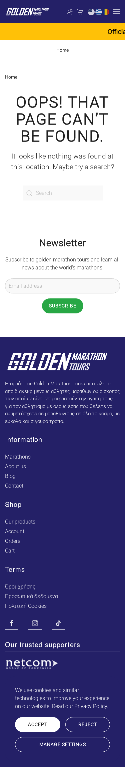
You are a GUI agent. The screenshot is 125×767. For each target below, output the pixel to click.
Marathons (18, 457)
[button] (116, 11)
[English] (91, 12)
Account (14, 531)
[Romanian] (106, 12)
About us (15, 466)
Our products (20, 522)
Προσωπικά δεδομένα (31, 596)
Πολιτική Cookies (26, 606)
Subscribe (62, 305)
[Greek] (99, 12)
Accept (37, 724)
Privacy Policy (90, 706)
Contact (14, 486)
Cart (10, 551)
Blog (10, 476)
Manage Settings (62, 744)
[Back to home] (27, 11)
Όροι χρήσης (20, 586)
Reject (87, 724)
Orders (12, 541)
